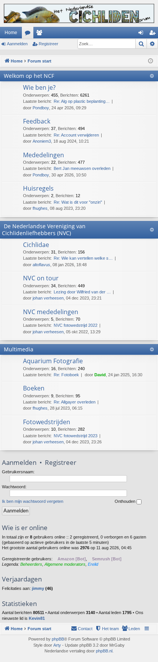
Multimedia (18, 349)
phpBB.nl (104, 651)
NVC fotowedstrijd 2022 (75, 325)
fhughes (40, 208)
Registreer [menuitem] (154, 34)
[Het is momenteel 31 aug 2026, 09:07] (150, 61)
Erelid (93, 564)
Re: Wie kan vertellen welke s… (83, 258)
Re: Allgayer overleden (74, 402)
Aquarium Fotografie (53, 361)
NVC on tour (41, 278)
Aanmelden (17, 43)
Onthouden (126, 501)
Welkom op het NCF (29, 75)
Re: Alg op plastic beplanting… (82, 101)
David (100, 374)
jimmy (38, 588)
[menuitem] (131, 628)
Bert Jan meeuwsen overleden (82, 168)
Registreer (48, 43)
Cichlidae (36, 244)
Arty (57, 645)
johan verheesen (48, 298)
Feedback (36, 121)
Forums (29, 34)
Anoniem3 (42, 141)
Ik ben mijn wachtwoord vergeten (32, 501)
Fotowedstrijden (46, 422)
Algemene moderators (65, 564)
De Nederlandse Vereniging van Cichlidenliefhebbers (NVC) (44, 229)
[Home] (79, 13)
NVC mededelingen (50, 312)
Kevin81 (37, 618)
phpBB (58, 639)
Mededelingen (43, 155)
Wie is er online (25, 527)
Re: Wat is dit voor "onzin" (78, 202)
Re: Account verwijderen (76, 135)
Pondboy (41, 107)
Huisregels (38, 188)
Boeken (33, 388)
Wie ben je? (39, 87)
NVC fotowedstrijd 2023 (75, 435)
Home (11, 32)
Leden (40, 34)
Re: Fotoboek (66, 374)
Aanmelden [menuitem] (142, 34)
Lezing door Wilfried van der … (82, 292)
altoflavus (41, 264)
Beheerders (31, 564)
